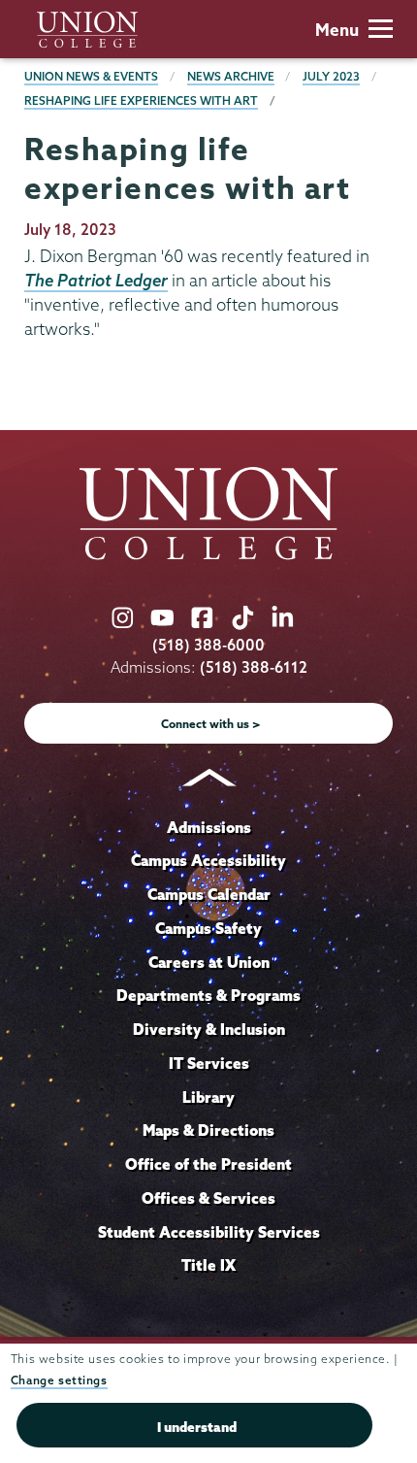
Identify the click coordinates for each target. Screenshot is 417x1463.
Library (208, 1097)
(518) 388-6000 (208, 645)
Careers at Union (209, 962)
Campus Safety (208, 928)
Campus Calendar (209, 894)
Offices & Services (208, 1198)
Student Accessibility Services (209, 1232)
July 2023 (331, 76)
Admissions (209, 827)
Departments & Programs (208, 995)
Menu (337, 29)
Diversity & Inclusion (209, 1029)
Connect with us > (211, 723)
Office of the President (208, 1164)
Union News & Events (91, 76)
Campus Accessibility (208, 860)
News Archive (230, 76)
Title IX (208, 1265)
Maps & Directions (208, 1130)
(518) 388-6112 (253, 667)
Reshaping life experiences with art (141, 100)
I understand (197, 1427)
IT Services (209, 1063)
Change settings (59, 1380)
